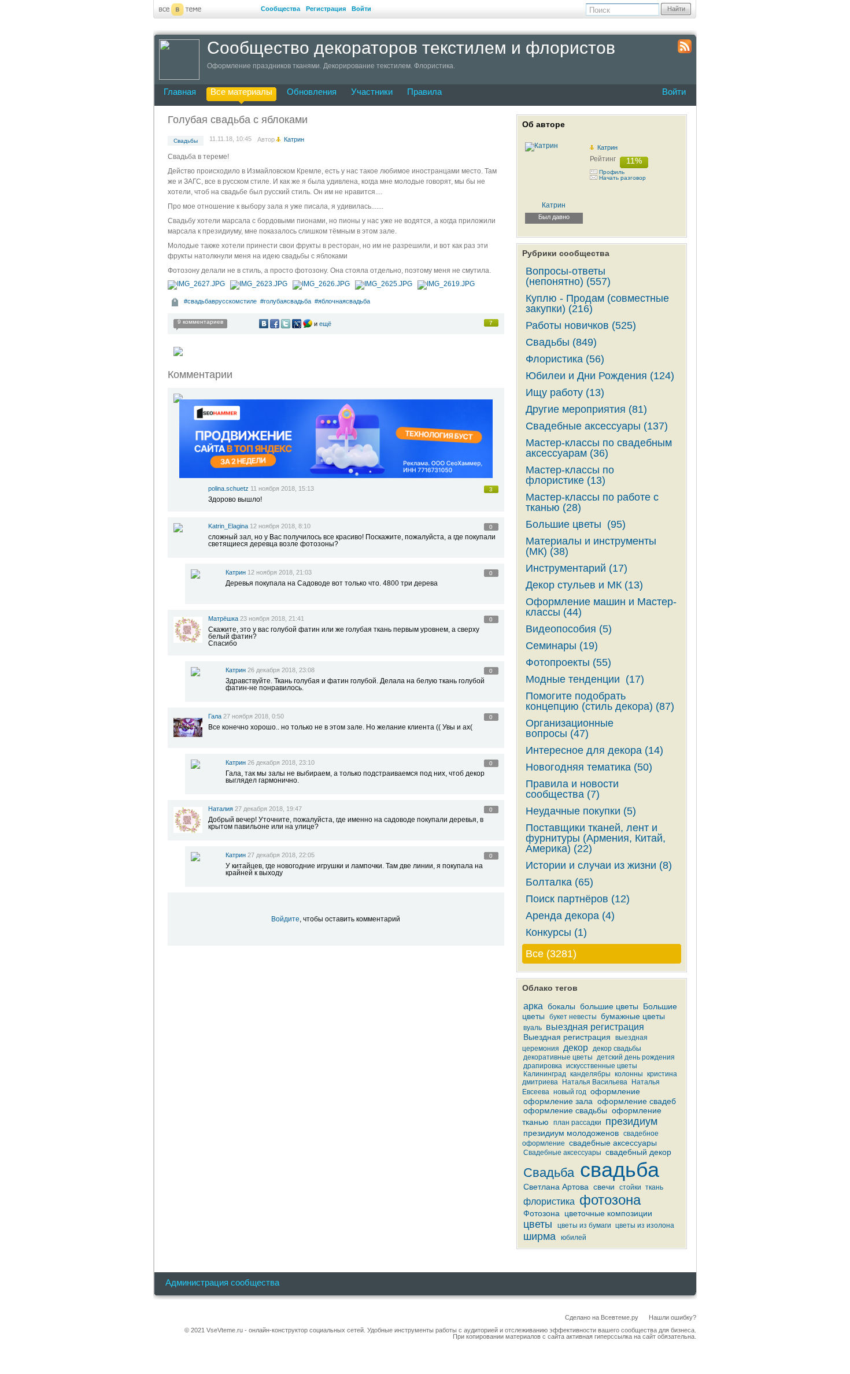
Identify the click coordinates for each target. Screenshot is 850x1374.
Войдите (285, 919)
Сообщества (280, 8)
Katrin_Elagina (228, 526)
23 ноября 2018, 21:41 (272, 618)
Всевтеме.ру (619, 1317)
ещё (325, 323)
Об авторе (543, 124)
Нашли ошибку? (672, 1317)
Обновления (312, 92)
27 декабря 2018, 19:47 (268, 808)
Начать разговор (622, 178)
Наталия (220, 808)
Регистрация (326, 8)
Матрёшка (223, 618)
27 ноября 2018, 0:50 (253, 716)
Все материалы (241, 92)
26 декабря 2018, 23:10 (281, 762)
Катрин (236, 572)
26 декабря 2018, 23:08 (281, 669)
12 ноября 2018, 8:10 (280, 526)
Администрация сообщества (222, 1282)
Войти (361, 8)
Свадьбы (185, 141)
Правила (424, 92)
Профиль (611, 172)
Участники (372, 92)
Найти (676, 8)
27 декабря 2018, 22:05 (281, 854)
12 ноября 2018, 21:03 (279, 572)
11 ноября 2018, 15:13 (282, 488)
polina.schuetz (228, 488)
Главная (180, 92)
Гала (215, 716)
